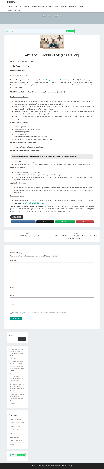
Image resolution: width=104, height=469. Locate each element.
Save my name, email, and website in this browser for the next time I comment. (39, 313)
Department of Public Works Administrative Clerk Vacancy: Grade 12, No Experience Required (16, 353)
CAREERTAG (12, 2)
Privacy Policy (83, 6)
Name (13, 287)
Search (11, 335)
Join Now (70, 31)
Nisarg (70, 465)
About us (64, 6)
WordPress (57, 465)
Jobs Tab (9, 6)
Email (12, 296)
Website (13, 304)
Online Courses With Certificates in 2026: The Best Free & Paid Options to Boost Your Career (17, 366)
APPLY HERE (16, 217)
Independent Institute (54, 80)
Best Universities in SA (17, 423)
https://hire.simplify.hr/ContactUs (33, 203)
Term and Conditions (13, 10)
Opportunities (24, 6)
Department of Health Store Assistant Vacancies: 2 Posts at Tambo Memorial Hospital (17, 399)
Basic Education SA (52, 6)
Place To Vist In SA (16, 440)
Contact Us (72, 6)
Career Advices (15, 426)
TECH (16, 6)
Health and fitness (38, 6)
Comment (14, 260)
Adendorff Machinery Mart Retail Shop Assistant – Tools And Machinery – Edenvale (76, 236)
